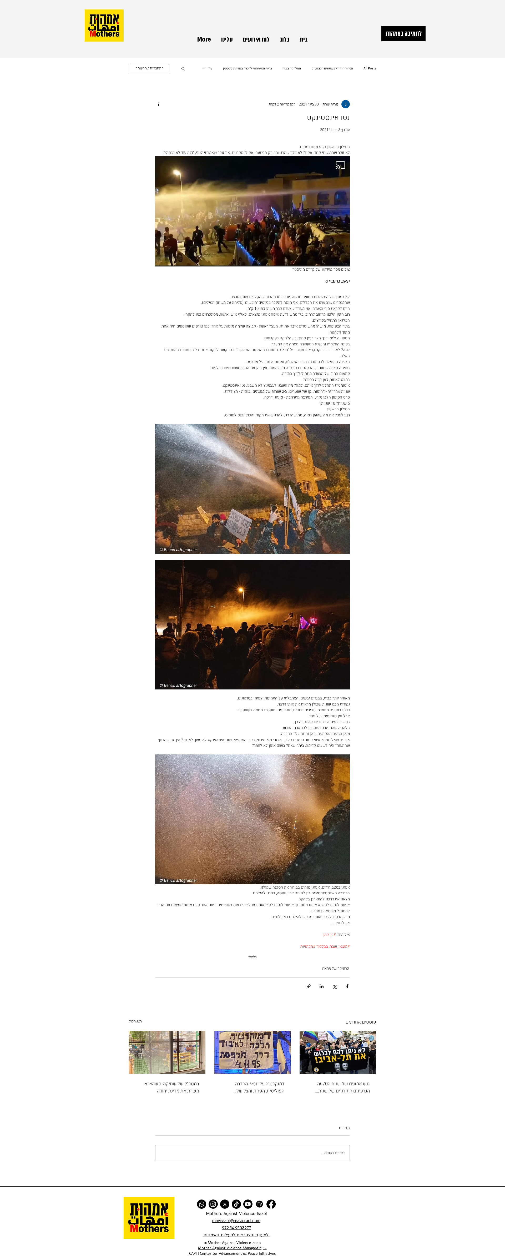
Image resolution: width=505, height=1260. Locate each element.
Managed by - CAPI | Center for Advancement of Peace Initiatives (232, 1251)
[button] (183, 68)
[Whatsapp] (201, 1204)
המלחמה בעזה (291, 68)
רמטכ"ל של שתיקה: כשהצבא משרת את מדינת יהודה (171, 1087)
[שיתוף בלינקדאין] (321, 986)
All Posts (369, 68)
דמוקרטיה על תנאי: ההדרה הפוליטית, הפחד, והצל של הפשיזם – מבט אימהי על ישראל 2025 (254, 1087)
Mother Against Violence (219, 1248)
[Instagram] (213, 1204)
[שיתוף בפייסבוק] (347, 986)
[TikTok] (236, 1204)
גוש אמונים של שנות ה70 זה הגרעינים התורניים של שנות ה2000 (343, 1087)
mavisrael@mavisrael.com (236, 1221)
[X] (224, 1204)
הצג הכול (135, 1021)
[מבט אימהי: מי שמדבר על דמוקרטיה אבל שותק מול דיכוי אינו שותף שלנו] (252, 1052)
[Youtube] (247, 1204)
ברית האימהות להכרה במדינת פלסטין (247, 68)
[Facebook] (271, 1204)
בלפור (252, 957)
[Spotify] (259, 1204)
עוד (210, 68)
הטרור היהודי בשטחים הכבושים (332, 68)
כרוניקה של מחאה (335, 968)
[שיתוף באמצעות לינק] (308, 986)
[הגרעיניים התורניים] (338, 1052)
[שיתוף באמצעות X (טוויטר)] (334, 986)
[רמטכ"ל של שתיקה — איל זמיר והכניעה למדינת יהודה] (167, 1052)
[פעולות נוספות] (158, 104)
